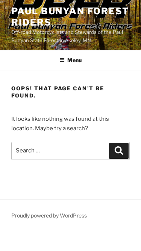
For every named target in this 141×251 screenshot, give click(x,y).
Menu (74, 60)
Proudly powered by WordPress (49, 215)
